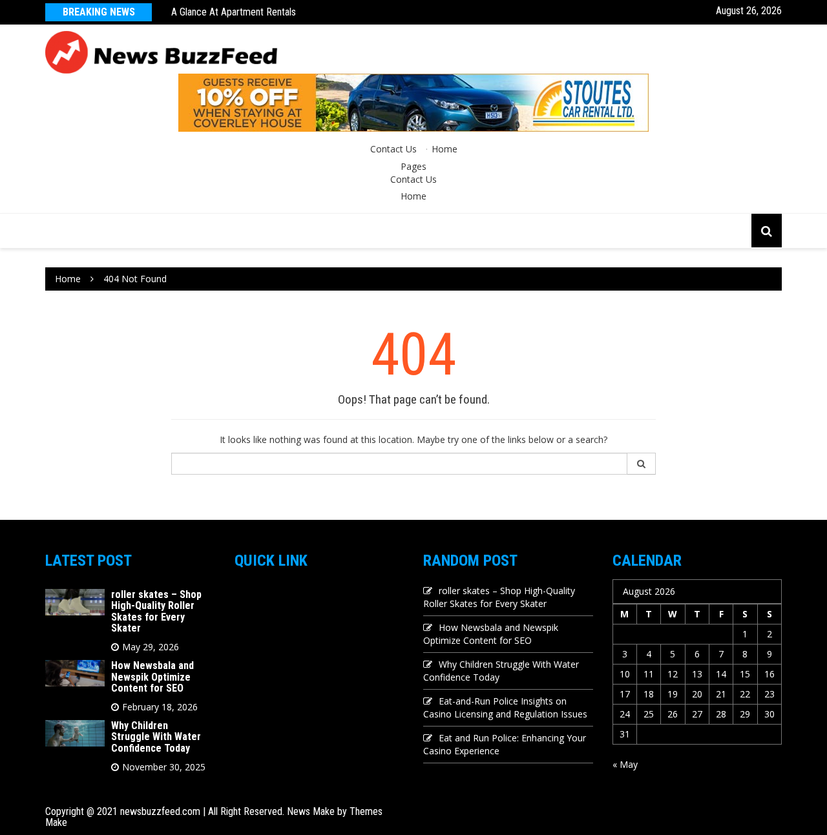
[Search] (641, 464)
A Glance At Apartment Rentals (233, 12)
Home (444, 149)
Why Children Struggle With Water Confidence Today (156, 736)
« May (625, 764)
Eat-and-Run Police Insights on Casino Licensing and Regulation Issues (505, 707)
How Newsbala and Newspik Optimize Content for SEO (152, 676)
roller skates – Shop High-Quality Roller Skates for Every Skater (156, 611)
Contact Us (393, 149)
